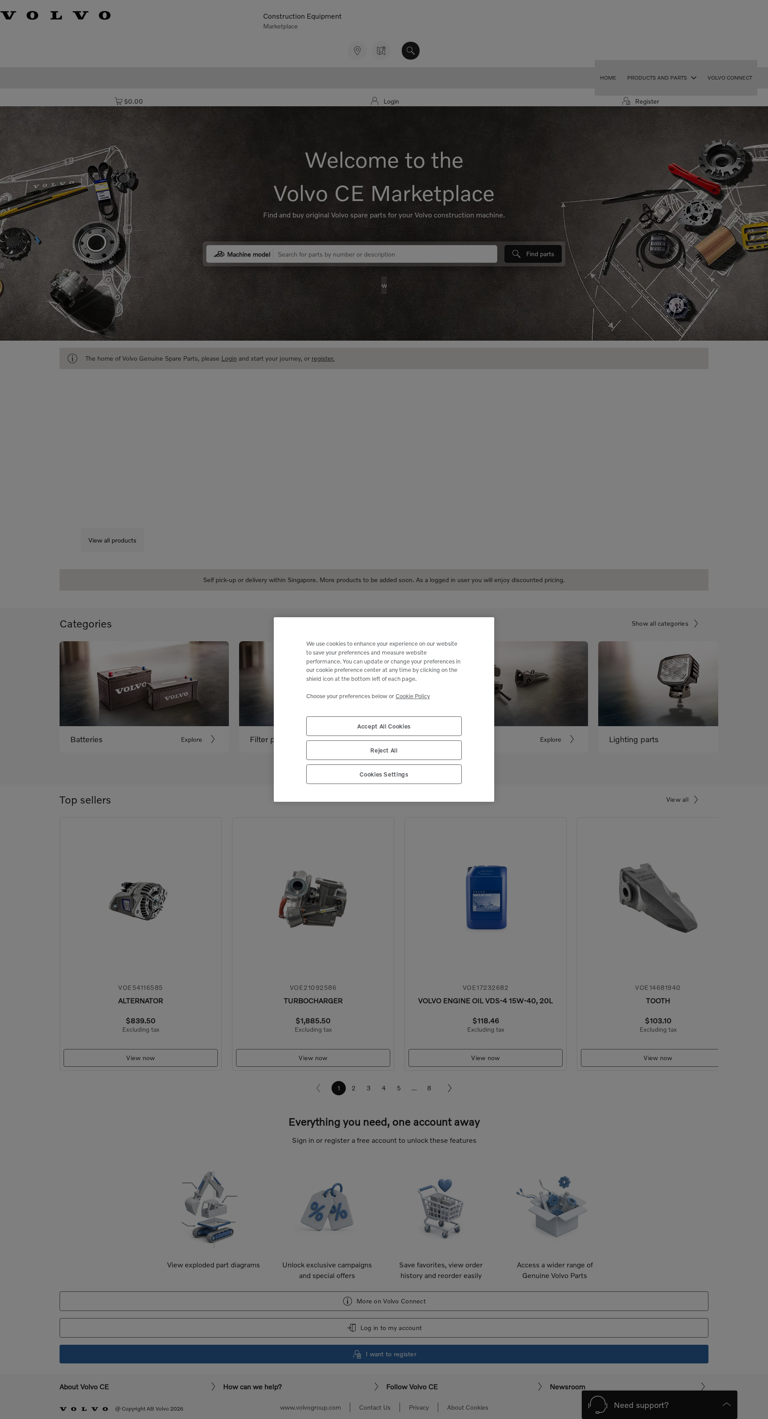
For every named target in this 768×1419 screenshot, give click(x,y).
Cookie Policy (413, 695)
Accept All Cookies (384, 726)
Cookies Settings (384, 774)
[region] (384, 709)
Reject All (384, 750)
